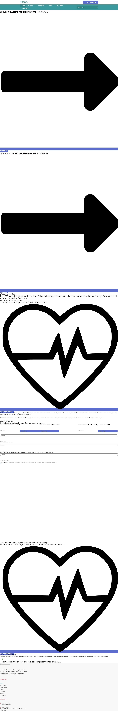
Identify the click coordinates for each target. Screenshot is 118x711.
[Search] (97, 7)
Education (60, 6)
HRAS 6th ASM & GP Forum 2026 (10, 425)
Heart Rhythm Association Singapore (17, 708)
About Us (30, 6)
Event (50, 6)
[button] (33, 5)
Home (23, 6)
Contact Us (25, 8)
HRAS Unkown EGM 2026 (46, 425)
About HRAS (3, 685)
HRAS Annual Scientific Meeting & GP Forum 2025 (94, 425)
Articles (2, 693)
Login (90, 2)
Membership (41, 6)
